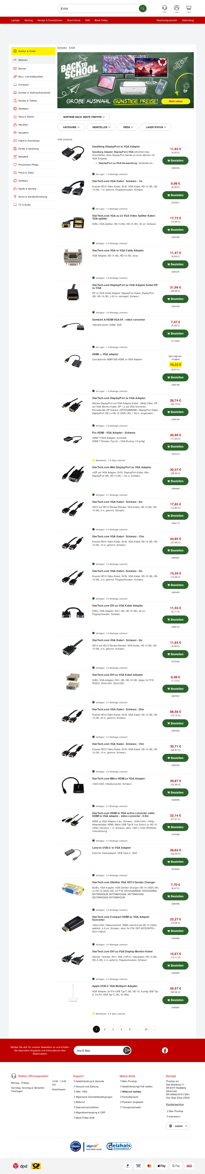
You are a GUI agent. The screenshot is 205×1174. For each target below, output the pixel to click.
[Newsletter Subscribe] (127, 1050)
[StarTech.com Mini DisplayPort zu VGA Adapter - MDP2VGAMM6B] (74, 474)
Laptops (15, 20)
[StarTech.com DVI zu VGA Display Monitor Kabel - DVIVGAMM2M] (74, 958)
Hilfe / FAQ (81, 1091)
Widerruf (80, 1102)
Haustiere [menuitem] (23, 132)
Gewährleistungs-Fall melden (137, 1086)
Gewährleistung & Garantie (90, 1081)
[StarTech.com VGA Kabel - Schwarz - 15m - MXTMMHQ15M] (74, 543)
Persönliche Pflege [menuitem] (28, 164)
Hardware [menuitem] (23, 108)
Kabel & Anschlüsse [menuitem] (29, 140)
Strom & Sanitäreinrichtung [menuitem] (32, 196)
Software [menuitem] (23, 180)
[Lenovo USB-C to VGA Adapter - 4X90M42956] (74, 854)
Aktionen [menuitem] (23, 59)
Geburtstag (188, 20)
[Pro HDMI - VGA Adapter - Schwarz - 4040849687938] (74, 439)
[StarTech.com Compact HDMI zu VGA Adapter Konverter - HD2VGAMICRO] (74, 924)
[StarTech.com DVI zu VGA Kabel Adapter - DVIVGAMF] (74, 682)
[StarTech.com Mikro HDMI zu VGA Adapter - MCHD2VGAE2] (74, 785)
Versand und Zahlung (87, 1086)
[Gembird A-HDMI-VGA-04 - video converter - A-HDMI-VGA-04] (74, 326)
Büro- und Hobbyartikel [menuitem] (30, 76)
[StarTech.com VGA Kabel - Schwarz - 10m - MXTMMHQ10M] (74, 751)
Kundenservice (175, 1104)
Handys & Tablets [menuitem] (27, 100)
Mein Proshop (129, 1081)
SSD (87, 20)
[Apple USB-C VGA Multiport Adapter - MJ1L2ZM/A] (74, 993)
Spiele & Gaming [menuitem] (27, 188)
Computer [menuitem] (23, 84)
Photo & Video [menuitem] (26, 172)
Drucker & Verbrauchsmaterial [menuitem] (34, 92)
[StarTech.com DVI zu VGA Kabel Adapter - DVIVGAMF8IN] (74, 612)
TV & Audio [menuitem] (24, 204)
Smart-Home (73, 20)
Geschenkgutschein (167, 20)
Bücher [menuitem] (22, 68)
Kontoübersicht (130, 1096)
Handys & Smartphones (49, 20)
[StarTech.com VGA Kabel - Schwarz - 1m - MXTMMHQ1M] (74, 188)
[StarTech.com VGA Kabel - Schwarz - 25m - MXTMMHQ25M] (74, 716)
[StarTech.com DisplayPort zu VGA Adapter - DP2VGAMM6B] (74, 405)
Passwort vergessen (133, 1102)
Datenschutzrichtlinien (87, 1107)
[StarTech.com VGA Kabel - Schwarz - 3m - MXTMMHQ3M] (74, 578)
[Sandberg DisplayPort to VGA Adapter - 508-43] (74, 153)
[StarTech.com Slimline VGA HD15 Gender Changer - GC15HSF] (74, 889)
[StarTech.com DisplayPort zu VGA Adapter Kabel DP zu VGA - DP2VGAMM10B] (74, 292)
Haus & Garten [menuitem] (26, 116)
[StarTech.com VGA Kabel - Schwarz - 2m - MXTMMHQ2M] (74, 647)
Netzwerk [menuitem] (23, 156)
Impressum (174, 1116)
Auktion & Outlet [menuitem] (27, 51)
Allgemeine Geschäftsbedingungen (94, 1096)
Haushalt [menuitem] (23, 124)
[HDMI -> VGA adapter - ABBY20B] (74, 361)
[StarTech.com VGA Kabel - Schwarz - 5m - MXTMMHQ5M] (74, 509)
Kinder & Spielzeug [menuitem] (28, 148)
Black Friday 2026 (85, 1117)
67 (146, 1029)
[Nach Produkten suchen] (143, 8)
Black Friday (101, 20)
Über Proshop (176, 1111)
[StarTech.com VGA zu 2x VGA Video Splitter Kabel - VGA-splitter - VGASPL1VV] (74, 222)
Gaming (29, 20)
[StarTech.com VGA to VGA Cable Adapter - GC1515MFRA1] (74, 257)
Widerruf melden (131, 1091)
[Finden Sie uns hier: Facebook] (165, 1050)
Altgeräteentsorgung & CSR (90, 1112)
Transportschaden (131, 1107)
